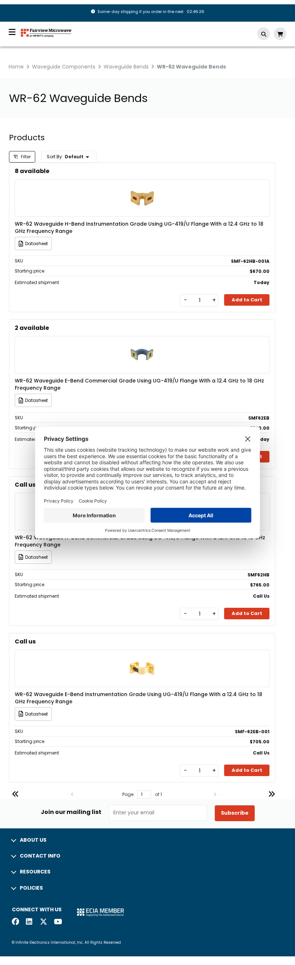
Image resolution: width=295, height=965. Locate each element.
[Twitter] (43, 922)
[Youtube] (57, 922)
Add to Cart (247, 299)
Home (16, 66)
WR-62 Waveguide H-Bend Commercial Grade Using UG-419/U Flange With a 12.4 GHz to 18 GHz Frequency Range (140, 541)
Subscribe (235, 812)
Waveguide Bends (126, 66)
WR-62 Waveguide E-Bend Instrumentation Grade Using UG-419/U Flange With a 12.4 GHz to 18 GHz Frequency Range (138, 698)
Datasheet (36, 243)
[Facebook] (15, 922)
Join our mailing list (71, 812)
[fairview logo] (46, 32)
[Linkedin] (29, 922)
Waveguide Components (63, 66)
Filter (25, 157)
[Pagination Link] (15, 795)
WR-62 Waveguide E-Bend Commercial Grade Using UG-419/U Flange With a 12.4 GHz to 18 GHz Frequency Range (139, 384)
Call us (25, 485)
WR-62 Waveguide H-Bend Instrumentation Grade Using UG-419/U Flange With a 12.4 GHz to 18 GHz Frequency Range (139, 227)
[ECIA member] (100, 912)
